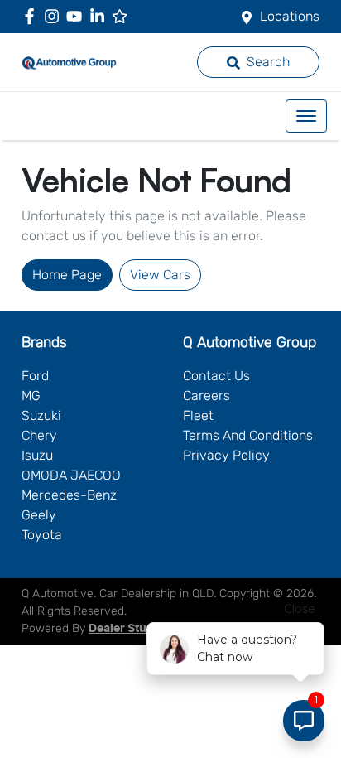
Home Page (67, 274)
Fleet (198, 415)
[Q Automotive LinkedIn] (100, 16)
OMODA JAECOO (71, 475)
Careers (206, 395)
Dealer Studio (127, 629)
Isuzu (37, 455)
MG (31, 395)
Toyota (42, 535)
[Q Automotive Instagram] (55, 16)
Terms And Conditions (248, 435)
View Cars (160, 274)
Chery (39, 435)
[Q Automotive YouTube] (77, 16)
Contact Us (216, 376)
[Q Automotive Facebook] (33, 16)
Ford (35, 376)
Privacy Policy (226, 455)
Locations (289, 16)
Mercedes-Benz (69, 495)
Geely (39, 515)
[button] (306, 116)
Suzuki (41, 415)
